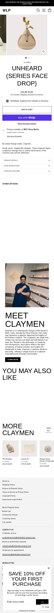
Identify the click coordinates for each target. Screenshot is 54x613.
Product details (11, 160)
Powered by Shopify (27, 611)
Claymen (27, 62)
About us (5, 481)
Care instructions (11, 166)
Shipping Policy (8, 485)
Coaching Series (9, 519)
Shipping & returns (12, 171)
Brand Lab (6, 511)
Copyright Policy (8, 496)
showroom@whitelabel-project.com (16, 554)
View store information (14, 136)
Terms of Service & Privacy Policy (15, 492)
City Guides (7, 522)
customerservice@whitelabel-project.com (19, 538)
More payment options (27, 124)
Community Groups (10, 515)
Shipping (23, 95)
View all (48, 429)
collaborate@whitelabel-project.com (16, 546)
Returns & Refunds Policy (12, 489)
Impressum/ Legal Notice (12, 500)
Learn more (12, 359)
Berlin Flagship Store (10, 507)
